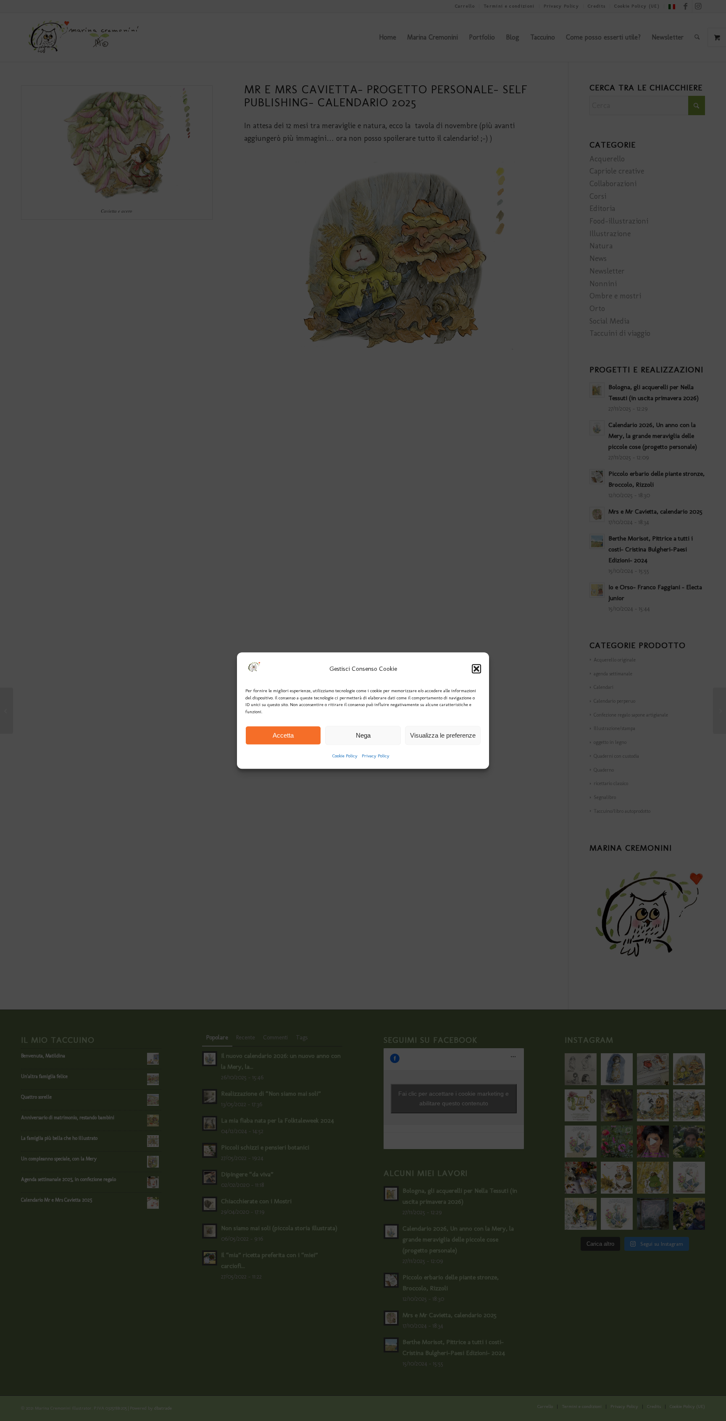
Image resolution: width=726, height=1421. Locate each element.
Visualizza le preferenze (443, 735)
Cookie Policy (345, 756)
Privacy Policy (375, 756)
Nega (363, 735)
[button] (476, 669)
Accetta (283, 735)
